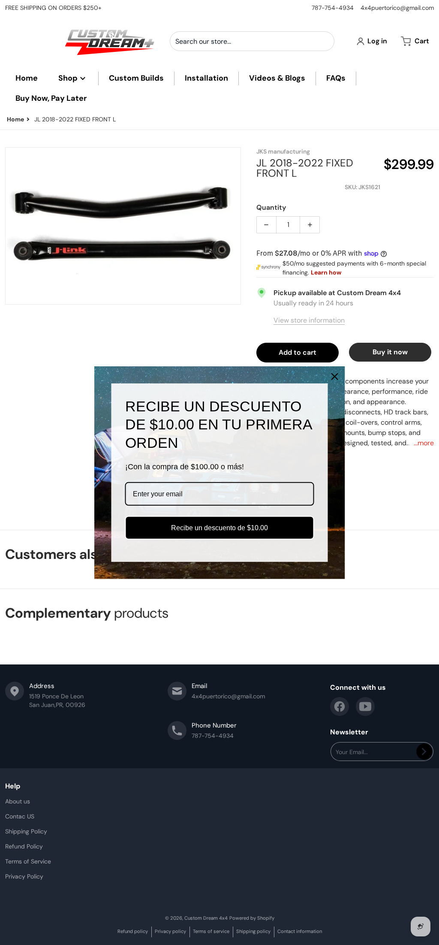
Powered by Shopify (251, 918)
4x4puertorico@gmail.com (397, 8)
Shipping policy (253, 931)
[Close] (335, 376)
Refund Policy (24, 846)
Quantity (271, 207)
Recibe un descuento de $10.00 (219, 527)
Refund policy (132, 931)
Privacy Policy (24, 876)
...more (424, 442)
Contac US (19, 816)
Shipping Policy (26, 831)
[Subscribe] (424, 751)
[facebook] (339, 706)
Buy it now (390, 351)
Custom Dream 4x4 (206, 918)
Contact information (299, 931)
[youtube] (365, 706)
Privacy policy (170, 931)
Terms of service (211, 931)
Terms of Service (28, 861)
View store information (309, 320)
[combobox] (252, 41)
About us (17, 801)
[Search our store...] (324, 41)
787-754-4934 (333, 8)
